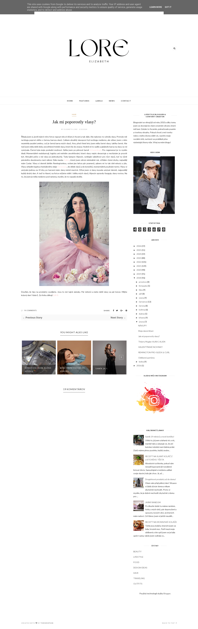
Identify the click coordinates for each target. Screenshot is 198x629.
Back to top (168, 623)
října (141, 290)
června (142, 306)
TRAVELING (139, 578)
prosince (143, 282)
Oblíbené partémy (146, 357)
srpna (141, 298)
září (140, 294)
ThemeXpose (47, 623)
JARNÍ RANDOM (153, 502)
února (141, 321)
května (142, 309)
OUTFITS (137, 583)
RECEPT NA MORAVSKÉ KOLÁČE (161, 522)
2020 (139, 270)
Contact (126, 101)
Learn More (155, 7)
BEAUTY (137, 551)
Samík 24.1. (102, 368)
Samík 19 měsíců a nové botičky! (159, 436)
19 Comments (30, 310)
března (142, 317)
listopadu (143, 286)
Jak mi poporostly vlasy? (149, 336)
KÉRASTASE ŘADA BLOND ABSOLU (38, 370)
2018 (139, 278)
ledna (141, 361)
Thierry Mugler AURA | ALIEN (151, 341)
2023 (139, 258)
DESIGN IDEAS (140, 567)
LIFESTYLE (138, 557)
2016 (139, 365)
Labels (99, 101)
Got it (168, 7)
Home (70, 101)
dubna (142, 313)
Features (84, 101)
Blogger (167, 593)
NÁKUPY (142, 325)
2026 (139, 246)
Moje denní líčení (145, 331)
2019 (139, 274)
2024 (139, 254)
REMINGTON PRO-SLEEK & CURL (154, 352)
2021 (139, 266)
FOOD (136, 562)
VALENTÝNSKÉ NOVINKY (150, 347)
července (143, 301)
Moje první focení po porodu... (72, 370)
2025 (139, 250)
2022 (139, 262)
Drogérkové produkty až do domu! (160, 479)
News (112, 101)
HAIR (74, 114)
